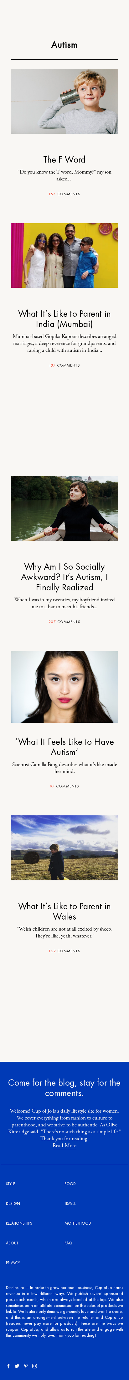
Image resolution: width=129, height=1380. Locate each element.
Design (13, 1203)
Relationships (19, 1223)
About (12, 1243)
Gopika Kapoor (61, 336)
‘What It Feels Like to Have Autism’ (64, 747)
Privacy (13, 1262)
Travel (70, 1203)
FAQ (68, 1243)
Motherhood (77, 1223)
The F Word (64, 159)
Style (10, 1183)
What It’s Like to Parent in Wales (64, 911)
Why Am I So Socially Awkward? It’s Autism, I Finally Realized (64, 577)
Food (70, 1183)
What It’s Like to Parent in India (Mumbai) (64, 319)
